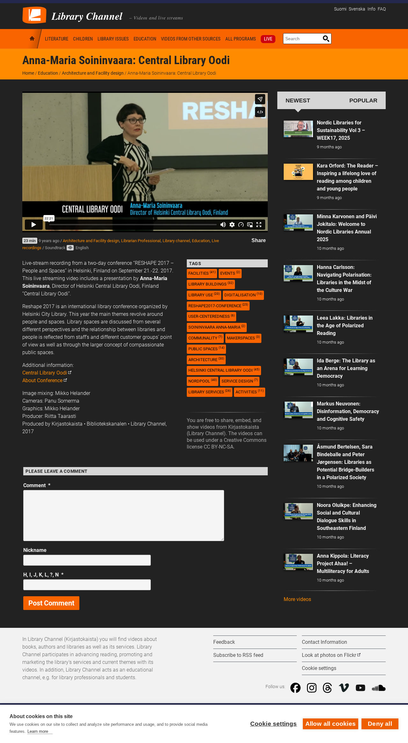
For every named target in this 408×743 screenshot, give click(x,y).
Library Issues (113, 39)
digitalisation (243, 294)
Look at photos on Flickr (329, 655)
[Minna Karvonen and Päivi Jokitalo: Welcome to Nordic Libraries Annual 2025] (298, 222)
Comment (36, 485)
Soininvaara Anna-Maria (216, 327)
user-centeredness (211, 316)
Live (268, 39)
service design (240, 380)
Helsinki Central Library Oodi (223, 370)
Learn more (37, 731)
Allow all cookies (330, 723)
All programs (240, 39)
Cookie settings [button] (319, 668)
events (230, 273)
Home (32, 38)
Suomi (340, 9)
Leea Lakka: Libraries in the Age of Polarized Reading (345, 325)
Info (371, 9)
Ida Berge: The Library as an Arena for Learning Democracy (346, 368)
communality (205, 337)
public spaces (206, 348)
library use (204, 294)
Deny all (380, 723)
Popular (363, 100)
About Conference (42, 380)
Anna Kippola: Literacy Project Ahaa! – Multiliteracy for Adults (343, 563)
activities (250, 391)
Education (145, 39)
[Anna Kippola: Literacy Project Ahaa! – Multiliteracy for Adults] (298, 562)
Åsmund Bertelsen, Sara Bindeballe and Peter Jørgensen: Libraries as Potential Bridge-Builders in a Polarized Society (345, 462)
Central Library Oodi (44, 373)
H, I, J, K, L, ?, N (43, 575)
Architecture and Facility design (93, 73)
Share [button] (258, 240)
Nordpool (202, 380)
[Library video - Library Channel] (34, 14)
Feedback (224, 642)
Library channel (176, 240)
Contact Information (324, 642)
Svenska (357, 9)
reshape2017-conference (218, 305)
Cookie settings (273, 723)
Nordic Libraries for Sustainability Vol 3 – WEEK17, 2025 (341, 130)
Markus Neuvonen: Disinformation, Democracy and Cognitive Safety (348, 411)
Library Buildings (210, 283)
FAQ (382, 9)
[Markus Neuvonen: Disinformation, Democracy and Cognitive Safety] (298, 410)
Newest (298, 100)
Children (83, 39)
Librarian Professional (141, 240)
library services (209, 391)
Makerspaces (243, 337)
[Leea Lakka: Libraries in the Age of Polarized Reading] (298, 324)
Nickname (35, 550)
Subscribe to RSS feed (238, 655)
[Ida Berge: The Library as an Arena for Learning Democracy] (298, 367)
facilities (201, 273)
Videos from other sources (191, 39)
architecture (206, 359)
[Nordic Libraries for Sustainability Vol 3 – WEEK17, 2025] (298, 129)
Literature (56, 39)
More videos (297, 599)
